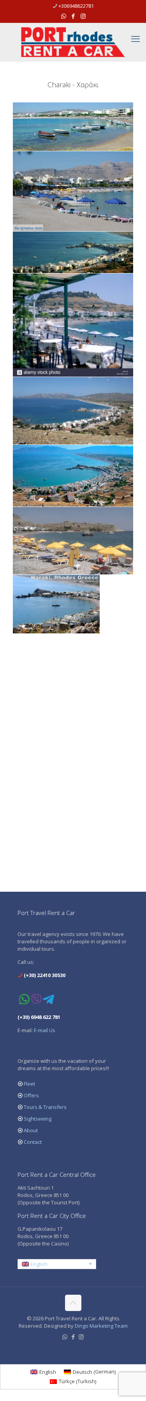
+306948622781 (76, 5)
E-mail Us (44, 1030)
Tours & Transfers (45, 1107)
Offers (31, 1095)
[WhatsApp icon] (64, 16)
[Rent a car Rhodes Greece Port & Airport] (73, 42)
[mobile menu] (135, 38)
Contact (33, 1141)
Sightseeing (37, 1118)
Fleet (29, 1083)
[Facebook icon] (73, 16)
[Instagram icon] (83, 16)
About (31, 1130)
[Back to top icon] (73, 1303)
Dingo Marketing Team (101, 1325)
